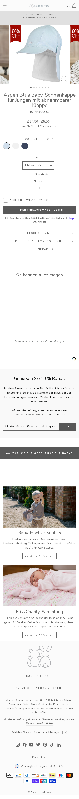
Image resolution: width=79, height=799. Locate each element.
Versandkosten (48, 126)
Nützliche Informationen (38, 688)
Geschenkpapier (39, 249)
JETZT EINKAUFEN (39, 555)
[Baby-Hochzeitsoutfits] (39, 507)
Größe (38, 157)
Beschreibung (39, 233)
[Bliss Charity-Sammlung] (39, 585)
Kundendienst (38, 676)
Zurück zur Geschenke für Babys (42, 453)
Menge (39, 181)
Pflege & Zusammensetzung (39, 241)
